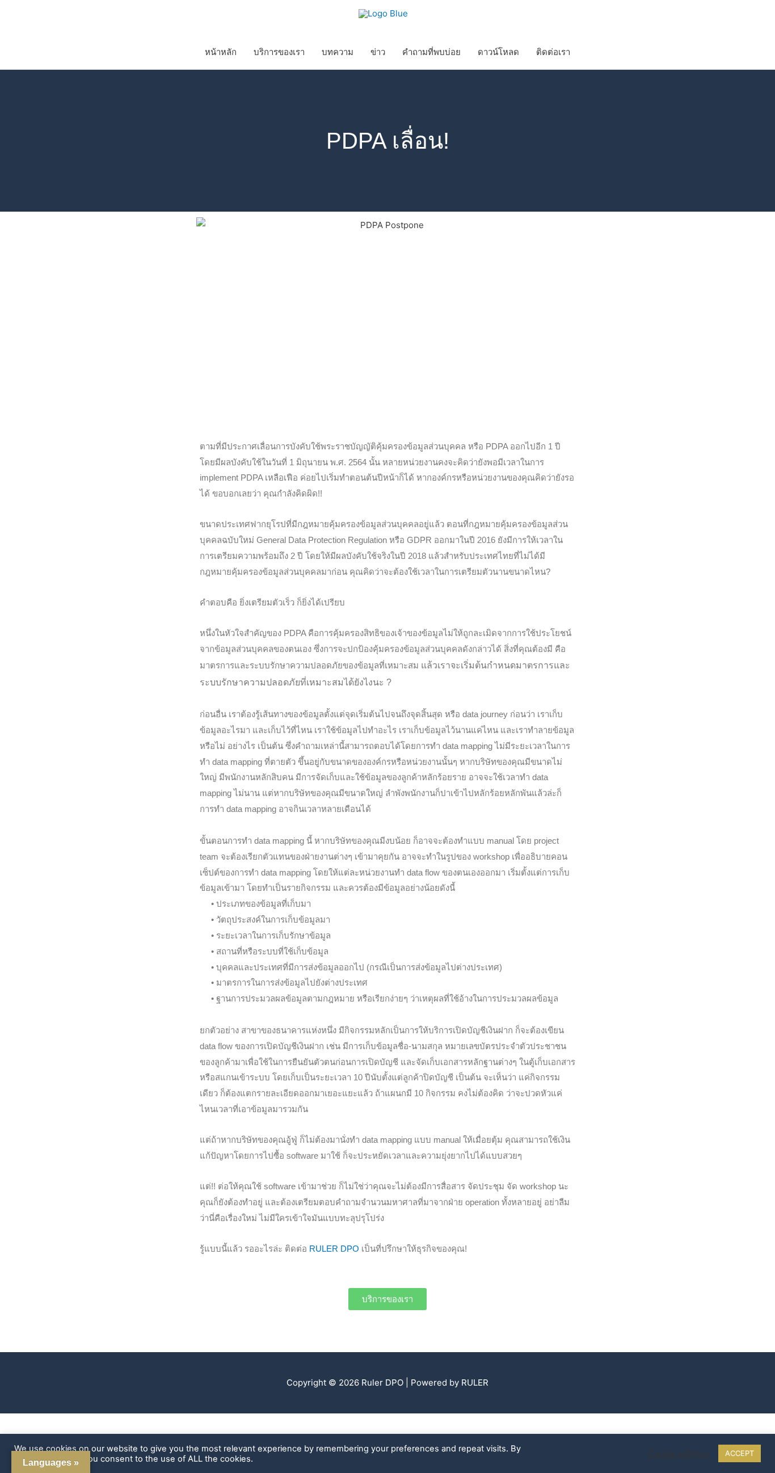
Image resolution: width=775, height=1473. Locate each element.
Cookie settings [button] (679, 1454)
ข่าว (377, 52)
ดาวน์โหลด (498, 52)
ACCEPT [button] (739, 1453)
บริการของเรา (279, 52)
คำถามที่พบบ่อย (431, 52)
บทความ (337, 52)
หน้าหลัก (221, 52)
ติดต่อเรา (553, 52)
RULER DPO (335, 1248)
